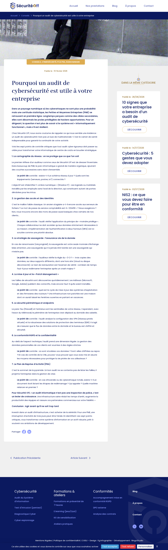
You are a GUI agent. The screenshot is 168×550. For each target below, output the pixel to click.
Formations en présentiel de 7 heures (69, 503)
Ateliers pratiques (63, 523)
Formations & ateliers (64, 493)
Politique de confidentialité (67, 540)
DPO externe (99, 507)
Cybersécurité (49, 62)
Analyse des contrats (104, 513)
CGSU (84, 540)
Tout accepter (109, 546)
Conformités (103, 491)
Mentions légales (43, 540)
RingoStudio (137, 540)
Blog (114, 5)
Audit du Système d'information (23, 499)
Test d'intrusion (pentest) (28, 507)
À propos (130, 5)
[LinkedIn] (29, 432)
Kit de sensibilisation (65, 517)
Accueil (73, 5)
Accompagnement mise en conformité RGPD (107, 499)
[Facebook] (24, 432)
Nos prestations (95, 5)
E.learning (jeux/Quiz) (65, 511)
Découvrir (134, 129)
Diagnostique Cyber (25, 513)
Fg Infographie (105, 540)
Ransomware (73, 62)
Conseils (25, 15)
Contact (149, 5)
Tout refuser (128, 546)
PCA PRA (61, 62)
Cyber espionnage (24, 520)
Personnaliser (145, 546)
